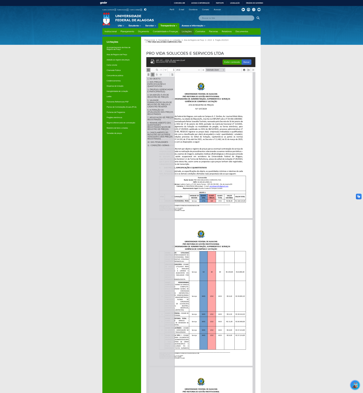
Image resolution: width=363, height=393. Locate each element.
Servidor (149, 25)
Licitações (187, 31)
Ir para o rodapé (136, 10)
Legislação (235, 3)
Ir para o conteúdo (108, 10)
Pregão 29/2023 (221, 40)
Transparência (168, 25)
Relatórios (227, 31)
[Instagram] (253, 9)
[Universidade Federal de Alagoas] (106, 20)
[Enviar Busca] (258, 18)
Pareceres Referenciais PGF (118, 102)
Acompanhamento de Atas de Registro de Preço (118, 48)
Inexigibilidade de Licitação (117, 91)
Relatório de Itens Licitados (117, 128)
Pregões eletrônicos (114, 117)
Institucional (111, 31)
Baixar (246, 62)
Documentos (242, 31)
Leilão (109, 96)
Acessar (217, 9)
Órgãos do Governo (254, 3)
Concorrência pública (115, 75)
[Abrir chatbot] (355, 385)
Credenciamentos (114, 81)
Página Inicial (149, 40)
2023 (209, 40)
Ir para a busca (122, 10)
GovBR (103, 3)
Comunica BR (179, 3)
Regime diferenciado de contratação (121, 123)
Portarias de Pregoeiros (116, 112)
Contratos (200, 31)
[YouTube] (259, 9)
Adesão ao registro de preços (118, 60)
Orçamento (143, 31)
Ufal (120, 25)
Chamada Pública (114, 70)
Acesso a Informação (192, 25)
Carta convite (112, 65)
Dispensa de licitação (115, 86)
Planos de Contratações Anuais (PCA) (121, 107)
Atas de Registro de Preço (117, 54)
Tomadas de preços (114, 133)
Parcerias (213, 31)
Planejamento (127, 31)
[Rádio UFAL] (243, 9)
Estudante (134, 25)
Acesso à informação (200, 3)
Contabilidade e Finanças (165, 31)
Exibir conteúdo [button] (232, 62)
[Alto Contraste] (145, 9)
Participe (220, 3)
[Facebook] (248, 9)
